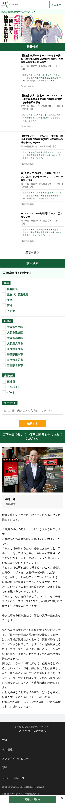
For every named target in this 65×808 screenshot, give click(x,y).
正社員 (11, 381)
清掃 (9, 305)
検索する (32, 423)
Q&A (5, 767)
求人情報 (7, 749)
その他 (11, 311)
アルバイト (13, 387)
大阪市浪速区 (15, 332)
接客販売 (12, 289)
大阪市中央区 (15, 327)
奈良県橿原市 (15, 354)
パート (11, 392)
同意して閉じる (32, 799)
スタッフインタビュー (15, 758)
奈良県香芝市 (15, 360)
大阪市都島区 (15, 338)
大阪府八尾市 (15, 343)
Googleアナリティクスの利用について (21, 793)
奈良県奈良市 (15, 349)
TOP (5, 740)
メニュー (56, 4)
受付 (9, 300)
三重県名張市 (15, 365)
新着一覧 (31, 252)
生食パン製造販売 (17, 294)
